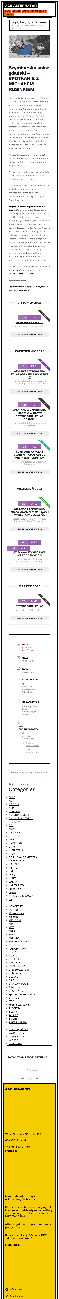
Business (14, 822)
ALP (11, 808)
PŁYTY (13, 952)
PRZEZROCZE (18, 966)
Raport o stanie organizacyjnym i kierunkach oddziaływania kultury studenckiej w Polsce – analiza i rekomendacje (28, 1211)
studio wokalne (19, 1004)
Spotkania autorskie (23, 24)
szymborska (23, 785)
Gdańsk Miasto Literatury (21, 274)
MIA (11, 924)
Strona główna (18, 22)
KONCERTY (16, 906)
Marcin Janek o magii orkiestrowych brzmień (21, 1197)
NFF (11, 945)
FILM (12, 853)
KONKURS (15, 909)
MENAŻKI (15, 920)
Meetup (14, 916)
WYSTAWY (15, 1043)
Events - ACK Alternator (37, 22)
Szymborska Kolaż (29, 322)
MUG (12, 931)
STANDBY (15, 997)
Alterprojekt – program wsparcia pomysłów (28, 1225)
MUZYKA (14, 938)
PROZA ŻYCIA (17, 962)
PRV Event (32, 1070)
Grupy (25, 11)
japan (12, 892)
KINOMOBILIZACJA (21, 895)
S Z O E (13, 976)
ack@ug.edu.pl (33, 752)
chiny (12, 829)
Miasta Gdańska (16, 270)
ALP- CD (14, 811)
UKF (11, 1026)
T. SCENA (15, 1008)
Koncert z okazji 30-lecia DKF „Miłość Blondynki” (26, 1236)
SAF (11, 980)
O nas (8, 11)
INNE (12, 874)
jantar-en (15, 888)
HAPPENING (17, 864)
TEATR (13, 1018)
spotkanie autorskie (22, 994)
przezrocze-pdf (19, 969)
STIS (11, 1001)
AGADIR (14, 804)
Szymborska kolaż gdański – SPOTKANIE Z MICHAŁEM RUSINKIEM (29, 454)
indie (12, 871)
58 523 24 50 (32, 745)
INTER (13, 878)
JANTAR (14, 881)
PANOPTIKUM (17, 948)
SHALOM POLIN (19, 983)
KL (10, 903)
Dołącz (16, 11)
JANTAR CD (16, 885)
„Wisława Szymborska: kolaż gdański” (29, 554)
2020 (12, 797)
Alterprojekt (38, 11)
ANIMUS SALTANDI (21, 818)
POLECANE (16, 959)
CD (11, 825)
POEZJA (14, 955)
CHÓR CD (15, 832)
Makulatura (16, 913)
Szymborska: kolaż (29, 606)
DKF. (12, 839)
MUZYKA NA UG (19, 941)
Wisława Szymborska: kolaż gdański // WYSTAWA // (29, 374)
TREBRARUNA (18, 1022)
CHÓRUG (14, 836)
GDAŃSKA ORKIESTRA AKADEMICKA (23, 859)
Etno (12, 846)
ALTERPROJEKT (19, 814)
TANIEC (13, 1015)
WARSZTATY (16, 1033)
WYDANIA (15, 1040)
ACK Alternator (21, 6)
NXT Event (27, 1078)
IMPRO (13, 867)
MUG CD (14, 934)
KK (10, 899)
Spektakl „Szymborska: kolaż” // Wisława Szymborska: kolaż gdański (29, 414)
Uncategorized (18, 1029)
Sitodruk (14, 987)
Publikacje (15, 973)
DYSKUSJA (16, 843)
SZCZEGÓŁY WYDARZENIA (30, 334)
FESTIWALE (16, 850)
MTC (11, 927)
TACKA (13, 1011)
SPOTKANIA (16, 990)
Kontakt (9, 14)
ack (11, 801)
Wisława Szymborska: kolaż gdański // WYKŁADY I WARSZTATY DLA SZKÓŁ (29, 511)
